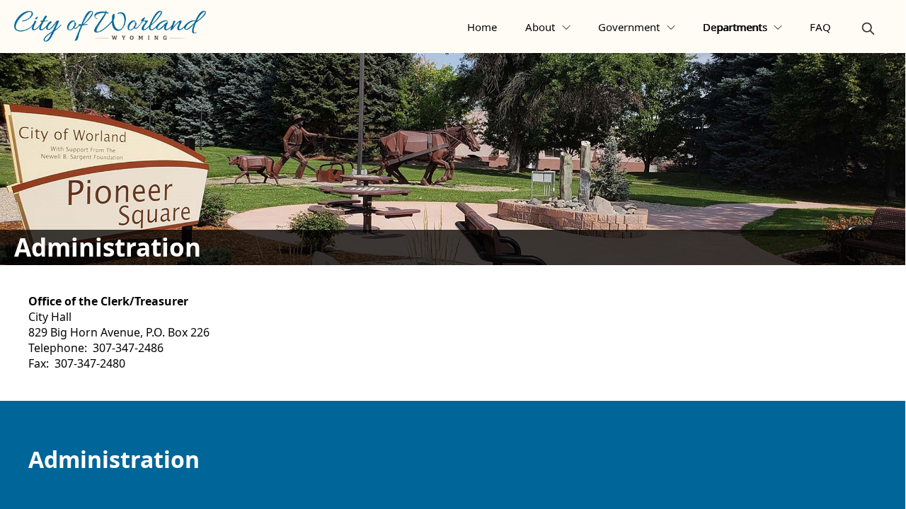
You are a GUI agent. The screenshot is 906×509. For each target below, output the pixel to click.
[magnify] (868, 28)
